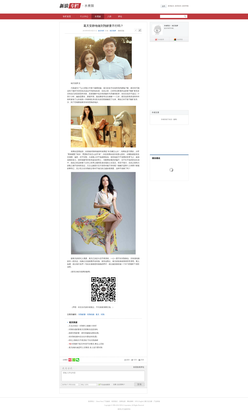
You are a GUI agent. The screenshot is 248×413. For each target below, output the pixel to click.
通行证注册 (148, 401)
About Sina (99, 401)
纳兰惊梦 (113, 31)
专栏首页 (67, 16)
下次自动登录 (105, 385)
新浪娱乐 (171, 6)
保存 (128, 360)
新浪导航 (185, 6)
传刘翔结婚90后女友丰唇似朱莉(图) (83, 337)
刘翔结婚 (90, 314)
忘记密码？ (121, 384)
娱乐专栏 (101, 31)
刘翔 (102, 314)
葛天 (97, 314)
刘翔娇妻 (82, 314)
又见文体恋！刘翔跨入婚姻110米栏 (83, 326)
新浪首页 (178, 6)
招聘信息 (122, 401)
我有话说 (121, 31)
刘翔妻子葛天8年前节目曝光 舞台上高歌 (88, 344)
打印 (135, 360)
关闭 (142, 360)
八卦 (109, 16)
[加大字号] (139, 30)
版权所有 (127, 409)
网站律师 (130, 401)
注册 (114, 384)
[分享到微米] (70, 359)
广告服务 (107, 401)
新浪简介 (91, 401)
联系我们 (115, 401)
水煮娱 (98, 16)
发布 (139, 384)
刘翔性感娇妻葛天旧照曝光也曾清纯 (83, 329)
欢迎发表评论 (138, 367)
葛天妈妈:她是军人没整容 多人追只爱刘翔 (85, 347)
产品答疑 (157, 401)
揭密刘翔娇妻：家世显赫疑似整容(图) (84, 333)
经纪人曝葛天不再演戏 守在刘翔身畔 (83, 340)
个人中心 (84, 16)
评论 (120, 16)
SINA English (139, 401)
